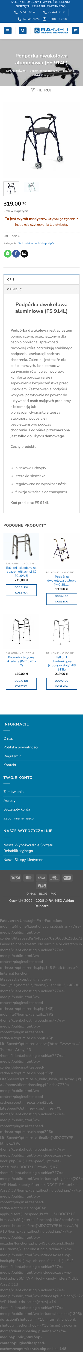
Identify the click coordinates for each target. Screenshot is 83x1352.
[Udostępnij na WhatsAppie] (8, 254)
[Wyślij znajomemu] (24, 254)
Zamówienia (13, 791)
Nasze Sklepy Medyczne (23, 859)
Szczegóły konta (16, 809)
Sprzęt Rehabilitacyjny (44, 71)
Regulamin (12, 756)
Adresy (9, 800)
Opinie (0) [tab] (15, 289)
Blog (43, 894)
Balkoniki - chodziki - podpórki (37, 243)
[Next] (72, 140)
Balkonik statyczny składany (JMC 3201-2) (21, 661)
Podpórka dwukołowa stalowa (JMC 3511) (61, 581)
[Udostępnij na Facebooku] (16, 254)
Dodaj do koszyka (21, 590)
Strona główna (16, 71)
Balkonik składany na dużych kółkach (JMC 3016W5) (21, 572)
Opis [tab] (10, 280)
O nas (8, 738)
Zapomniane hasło (18, 818)
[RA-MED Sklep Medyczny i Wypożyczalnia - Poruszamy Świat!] (51, 30)
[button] (8, 30)
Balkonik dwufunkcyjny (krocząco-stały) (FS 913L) (62, 663)
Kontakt (9, 764)
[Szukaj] (23, 30)
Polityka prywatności (20, 747)
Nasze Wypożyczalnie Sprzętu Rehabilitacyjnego (28, 848)
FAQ (53, 894)
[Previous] (11, 140)
